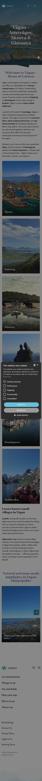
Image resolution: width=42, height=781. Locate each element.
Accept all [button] (21, 405)
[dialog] (21, 390)
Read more (7, 377)
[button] (21, 415)
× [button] (37, 365)
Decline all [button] (21, 410)
